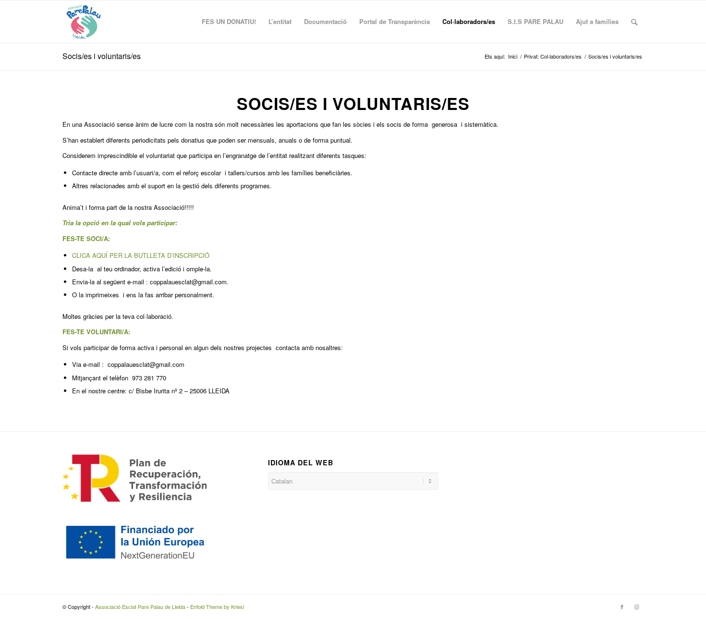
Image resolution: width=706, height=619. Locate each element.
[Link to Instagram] (636, 606)
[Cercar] (634, 21)
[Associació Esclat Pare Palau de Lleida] (83, 21)
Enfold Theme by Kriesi (217, 606)
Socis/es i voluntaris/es (101, 55)
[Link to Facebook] (622, 606)
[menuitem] (228, 21)
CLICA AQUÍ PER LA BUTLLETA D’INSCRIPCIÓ (140, 255)
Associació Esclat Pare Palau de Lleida (140, 606)
